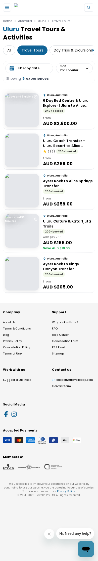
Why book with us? (65, 322)
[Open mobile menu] (7, 8)
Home (7, 21)
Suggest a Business (17, 380)
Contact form (61, 386)
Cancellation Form (65, 341)
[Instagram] (14, 414)
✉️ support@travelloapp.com (72, 380)
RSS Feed (58, 347)
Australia (25, 21)
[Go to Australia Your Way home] (34, 7)
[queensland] (53, 467)
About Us (9, 322)
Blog (6, 335)
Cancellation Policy (16, 347)
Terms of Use (12, 354)
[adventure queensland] (29, 467)
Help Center (60, 335)
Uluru (42, 21)
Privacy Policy (12, 341)
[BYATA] (8, 467)
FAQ (55, 328)
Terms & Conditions (17, 328)
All (9, 50)
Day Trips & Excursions (73, 50)
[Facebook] (6, 414)
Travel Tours (61, 21)
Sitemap (58, 354)
